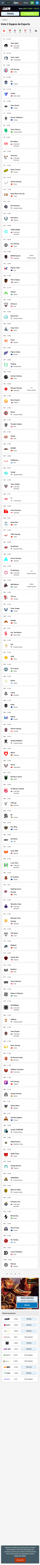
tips (17, 2)
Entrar (26, 3)
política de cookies (20, 1556)
